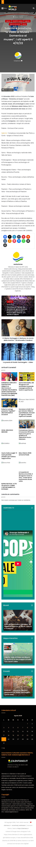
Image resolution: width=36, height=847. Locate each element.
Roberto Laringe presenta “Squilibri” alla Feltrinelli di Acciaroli (8, 411)
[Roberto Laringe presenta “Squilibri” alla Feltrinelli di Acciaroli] (9, 403)
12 (13, 731)
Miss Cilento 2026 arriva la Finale (25, 454)
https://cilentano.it (23, 828)
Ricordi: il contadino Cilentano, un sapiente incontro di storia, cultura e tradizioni (18, 626)
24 (4, 739)
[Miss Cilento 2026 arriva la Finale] (27, 446)
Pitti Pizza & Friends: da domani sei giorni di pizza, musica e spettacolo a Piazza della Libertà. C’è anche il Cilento (17, 311)
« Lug (3, 748)
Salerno (4, 133)
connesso (12, 500)
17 (3, 735)
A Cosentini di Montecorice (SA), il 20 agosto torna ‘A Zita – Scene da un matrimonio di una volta (26, 476)
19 (13, 735)
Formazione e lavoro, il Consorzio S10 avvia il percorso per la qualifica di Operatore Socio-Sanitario (26, 434)
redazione (17, 61)
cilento (21, 17)
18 (8, 735)
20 (18, 735)
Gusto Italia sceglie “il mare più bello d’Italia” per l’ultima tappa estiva (9, 455)
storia (24, 24)
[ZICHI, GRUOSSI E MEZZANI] (9, 424)
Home (16, 17)
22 (27, 735)
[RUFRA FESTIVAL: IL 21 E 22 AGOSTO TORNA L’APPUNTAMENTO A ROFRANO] (9, 472)
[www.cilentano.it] (12, 8)
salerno (27, 21)
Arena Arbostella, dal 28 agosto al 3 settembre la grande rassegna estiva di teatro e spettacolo (26, 386)
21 (22, 735)
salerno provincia (15, 24)
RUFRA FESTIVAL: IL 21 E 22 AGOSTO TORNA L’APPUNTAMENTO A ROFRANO (9, 486)
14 (22, 731)
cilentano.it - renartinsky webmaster (15, 825)
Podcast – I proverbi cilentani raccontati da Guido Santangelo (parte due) (17, 692)
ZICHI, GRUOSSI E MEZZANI (7, 431)
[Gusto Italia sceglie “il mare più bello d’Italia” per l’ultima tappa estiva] (9, 446)
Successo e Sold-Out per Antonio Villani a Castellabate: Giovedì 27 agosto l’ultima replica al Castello (26, 412)
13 (18, 731)
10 (4, 731)
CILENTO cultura (18, 21)
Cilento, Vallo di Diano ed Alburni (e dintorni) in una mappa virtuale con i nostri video (17, 659)
